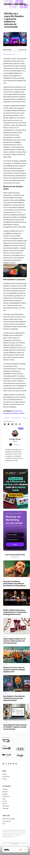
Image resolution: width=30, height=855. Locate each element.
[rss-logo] (14, 764)
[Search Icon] (21, 850)
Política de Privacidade (8, 819)
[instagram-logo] (3, 764)
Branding (4, 794)
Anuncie (4, 779)
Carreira (4, 803)
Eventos (4, 801)
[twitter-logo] (6, 764)
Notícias (4, 774)
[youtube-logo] (11, 764)
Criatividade (5, 806)
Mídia (3, 799)
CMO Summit (6, 776)
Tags (3, 823)
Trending (4, 789)
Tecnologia (5, 808)
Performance (6, 796)
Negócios (5, 791)
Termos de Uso (6, 821)
